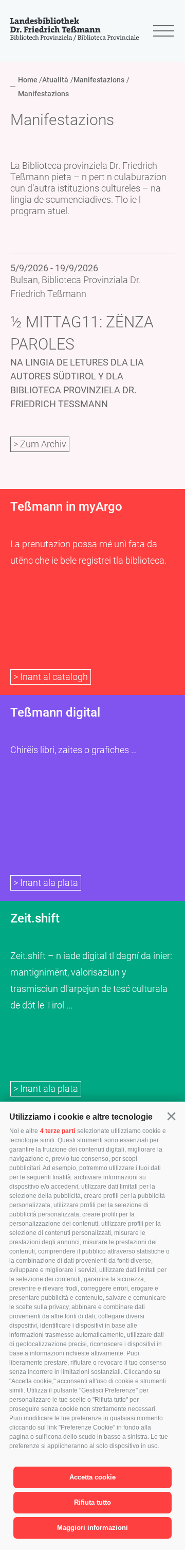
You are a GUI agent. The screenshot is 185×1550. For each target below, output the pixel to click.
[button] (171, 1116)
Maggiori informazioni (92, 1527)
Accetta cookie (92, 1477)
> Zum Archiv (39, 444)
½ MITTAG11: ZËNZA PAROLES (82, 333)
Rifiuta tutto (92, 1502)
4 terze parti (57, 1131)
